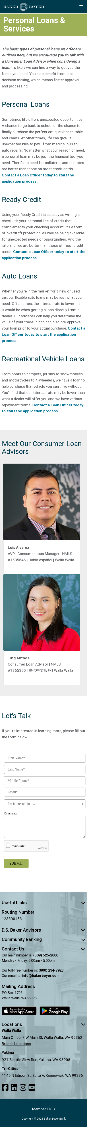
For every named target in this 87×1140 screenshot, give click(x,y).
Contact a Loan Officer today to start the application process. (43, 334)
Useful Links (14, 902)
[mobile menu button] (81, 6)
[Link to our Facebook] (5, 1087)
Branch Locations (16, 1043)
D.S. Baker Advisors (21, 930)
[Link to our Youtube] (32, 1087)
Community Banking (22, 939)
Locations (12, 1024)
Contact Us (13, 949)
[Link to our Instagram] (23, 1087)
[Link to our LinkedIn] (14, 1087)
